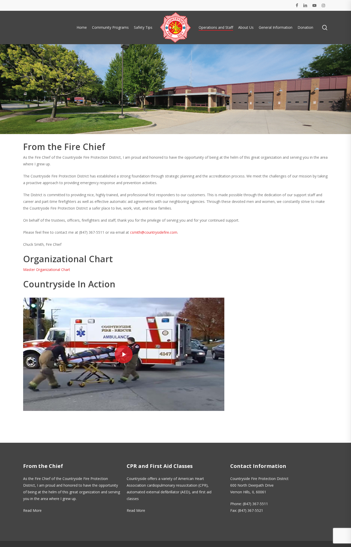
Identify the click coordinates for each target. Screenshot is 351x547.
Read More (32, 510)
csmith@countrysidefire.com (153, 232)
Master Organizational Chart (46, 269)
